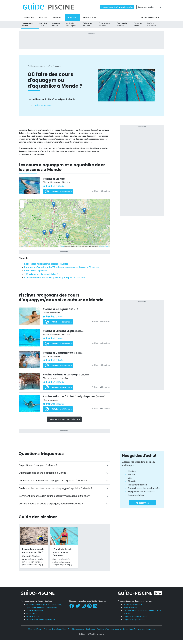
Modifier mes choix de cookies (142, 629)
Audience (124, 629)
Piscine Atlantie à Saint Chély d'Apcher (74, 396)
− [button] (22, 205)
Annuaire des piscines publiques (40, 619)
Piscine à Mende (54, 178)
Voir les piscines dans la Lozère (64, 419)
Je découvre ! (142, 502)
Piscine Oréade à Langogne (66, 374)
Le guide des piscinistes (134, 619)
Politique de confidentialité (55, 629)
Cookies (100, 629)
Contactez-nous (112, 629)
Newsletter (31, 613)
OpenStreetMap (103, 246)
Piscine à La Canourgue (63, 330)
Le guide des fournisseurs (135, 616)
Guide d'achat (32, 616)
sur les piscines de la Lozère (42, 274)
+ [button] (22, 202)
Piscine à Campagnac (63, 352)
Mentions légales (35, 629)
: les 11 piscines (35, 270)
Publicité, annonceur (133, 604)
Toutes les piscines (42, 104)
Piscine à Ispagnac (60, 309)
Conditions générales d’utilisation (81, 629)
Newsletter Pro (131, 607)
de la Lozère (54, 277)
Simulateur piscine (146, 7)
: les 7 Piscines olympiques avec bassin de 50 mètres (61, 267)
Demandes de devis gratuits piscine (117, 7)
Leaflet (61, 246)
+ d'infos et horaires (101, 191)
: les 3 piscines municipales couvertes (46, 263)
